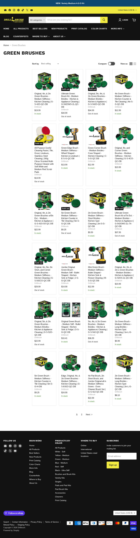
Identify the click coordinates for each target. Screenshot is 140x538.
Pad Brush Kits (61, 489)
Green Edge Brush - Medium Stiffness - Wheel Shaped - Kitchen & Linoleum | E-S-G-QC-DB (70, 153)
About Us (58, 36)
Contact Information (20, 522)
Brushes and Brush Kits (65, 474)
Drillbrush (38, 107)
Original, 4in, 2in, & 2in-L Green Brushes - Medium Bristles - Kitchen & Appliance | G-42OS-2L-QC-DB (124, 272)
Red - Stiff (59, 467)
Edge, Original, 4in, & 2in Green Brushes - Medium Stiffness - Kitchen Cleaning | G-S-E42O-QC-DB (70, 381)
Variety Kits (60, 478)
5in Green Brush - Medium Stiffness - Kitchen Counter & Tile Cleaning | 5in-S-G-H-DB (43, 381)
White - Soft (60, 452)
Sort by (35, 64)
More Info (117, 29)
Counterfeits (20, 36)
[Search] (104, 20)
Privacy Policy (36, 522)
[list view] (135, 64)
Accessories (60, 493)
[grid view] (131, 64)
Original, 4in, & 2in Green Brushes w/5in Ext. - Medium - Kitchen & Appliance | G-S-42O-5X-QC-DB (43, 218)
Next (88, 414)
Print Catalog (79, 29)
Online (83, 445)
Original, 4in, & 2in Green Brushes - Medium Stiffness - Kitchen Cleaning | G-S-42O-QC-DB (43, 98)
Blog (6, 36)
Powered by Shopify (11, 530)
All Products (21, 29)
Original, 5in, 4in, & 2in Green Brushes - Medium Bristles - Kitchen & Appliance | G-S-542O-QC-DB (97, 98)
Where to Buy (40, 36)
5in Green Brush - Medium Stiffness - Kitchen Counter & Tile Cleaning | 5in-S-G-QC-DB (70, 218)
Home (6, 29)
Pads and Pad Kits (63, 485)
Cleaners (59, 497)
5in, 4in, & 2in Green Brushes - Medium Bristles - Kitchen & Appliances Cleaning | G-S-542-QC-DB (97, 326)
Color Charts (99, 29)
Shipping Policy (24, 525)
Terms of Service (52, 522)
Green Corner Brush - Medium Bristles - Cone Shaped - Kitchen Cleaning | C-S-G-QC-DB (97, 153)
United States (126, 10)
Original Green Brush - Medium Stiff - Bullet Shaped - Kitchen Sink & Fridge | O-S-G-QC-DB (70, 326)
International (86, 449)
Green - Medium (62, 459)
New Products (59, 29)
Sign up (113, 465)
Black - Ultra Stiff (62, 470)
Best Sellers (40, 29)
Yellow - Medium (62, 455)
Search (6, 522)
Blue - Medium (61, 463)
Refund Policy (8, 525)
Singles (58, 482)
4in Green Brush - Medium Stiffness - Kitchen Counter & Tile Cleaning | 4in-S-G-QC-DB (124, 98)
